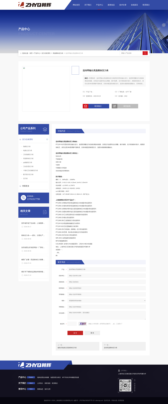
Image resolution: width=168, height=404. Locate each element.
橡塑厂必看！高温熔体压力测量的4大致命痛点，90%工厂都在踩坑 (44, 259)
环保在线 (114, 400)
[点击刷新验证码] (82, 323)
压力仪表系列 (46, 53)
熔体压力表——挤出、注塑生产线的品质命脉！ (37, 235)
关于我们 (87, 5)
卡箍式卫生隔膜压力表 (30, 170)
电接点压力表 (27, 150)
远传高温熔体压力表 (110, 347)
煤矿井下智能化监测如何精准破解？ (33, 272)
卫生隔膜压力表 (28, 154)
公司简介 (40, 383)
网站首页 (76, 5)
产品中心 (99, 5)
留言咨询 (126, 106)
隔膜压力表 (27, 146)
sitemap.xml (99, 400)
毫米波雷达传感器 (43, 377)
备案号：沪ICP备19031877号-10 (84, 400)
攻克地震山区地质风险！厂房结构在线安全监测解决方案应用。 (43, 247)
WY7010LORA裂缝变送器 (70, 377)
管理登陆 (121, 400)
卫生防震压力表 (28, 166)
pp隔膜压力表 (27, 162)
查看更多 (25, 186)
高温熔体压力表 (58, 53)
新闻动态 (111, 5)
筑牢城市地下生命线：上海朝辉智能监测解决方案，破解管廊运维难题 (45, 223)
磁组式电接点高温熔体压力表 (67, 347)
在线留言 (134, 5)
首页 (31, 53)
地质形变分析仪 (55, 377)
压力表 (25, 178)
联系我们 (146, 5)
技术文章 (122, 5)
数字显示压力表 (28, 174)
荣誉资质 (47, 383)
